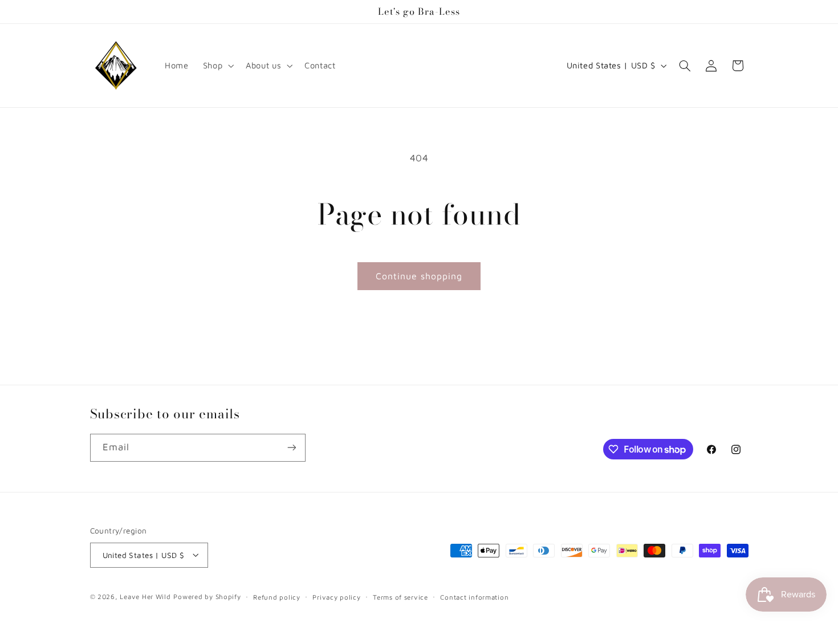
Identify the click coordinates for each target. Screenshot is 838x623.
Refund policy (276, 596)
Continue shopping (419, 276)
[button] (217, 65)
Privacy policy (336, 596)
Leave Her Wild (145, 596)
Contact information (474, 596)
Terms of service (400, 596)
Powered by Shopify (207, 596)
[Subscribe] (291, 448)
